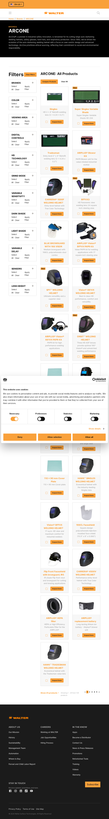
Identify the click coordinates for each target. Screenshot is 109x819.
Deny (20, 437)
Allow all (89, 437)
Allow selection (54, 437)
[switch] (41, 419)
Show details (95, 429)
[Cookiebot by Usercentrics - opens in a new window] (94, 380)
